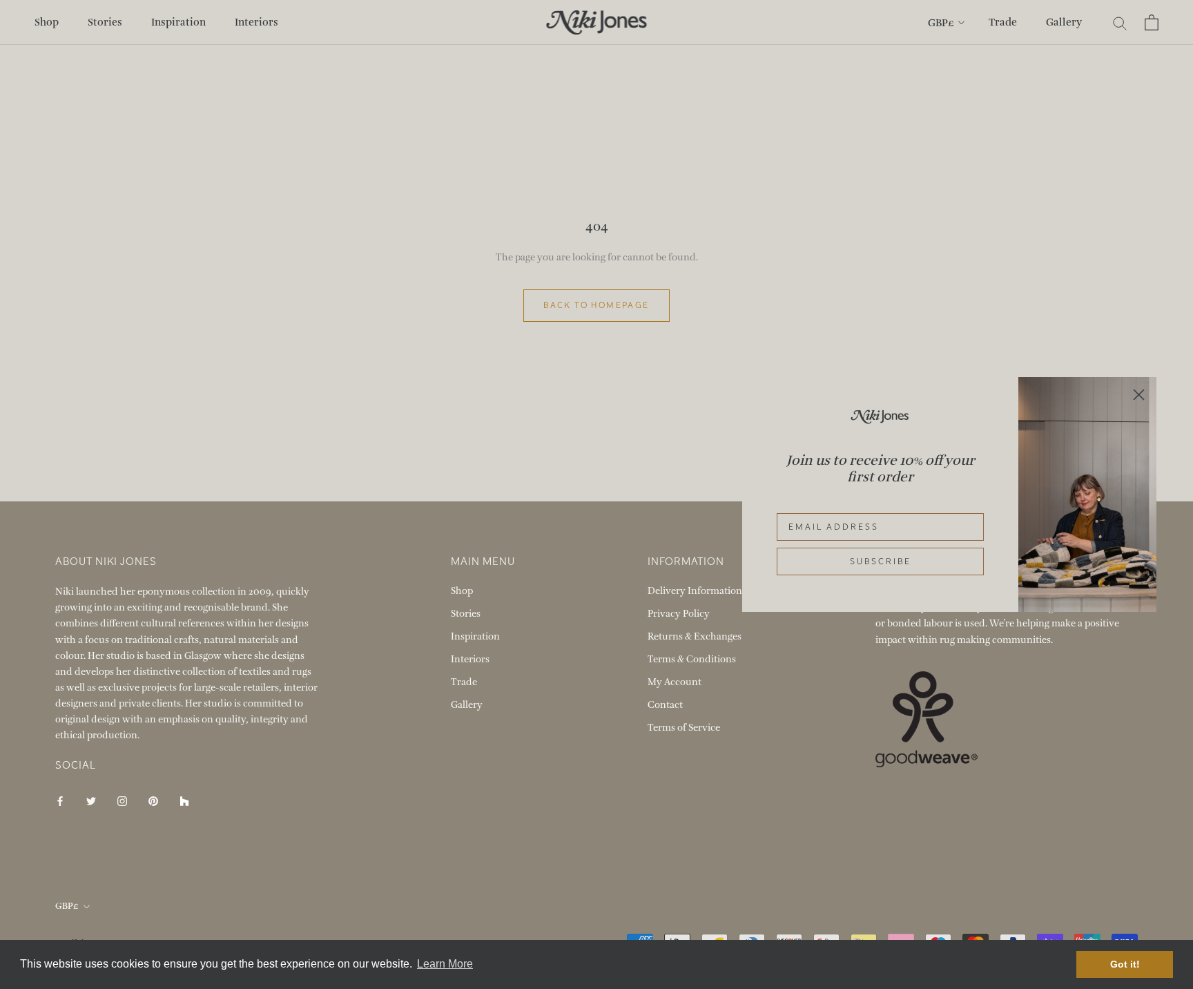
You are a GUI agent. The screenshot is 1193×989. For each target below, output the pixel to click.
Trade (1003, 22)
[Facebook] (60, 800)
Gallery (1064, 22)
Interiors (256, 22)
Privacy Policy (679, 614)
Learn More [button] (445, 964)
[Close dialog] (1139, 395)
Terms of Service (684, 727)
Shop (47, 22)
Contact (665, 705)
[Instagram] (122, 800)
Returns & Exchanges (694, 636)
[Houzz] (184, 800)
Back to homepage (596, 305)
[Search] (1120, 22)
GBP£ (941, 23)
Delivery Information (695, 591)
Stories (105, 22)
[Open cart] (1151, 22)
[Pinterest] (153, 800)
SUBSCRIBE (880, 561)
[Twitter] (91, 800)
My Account (674, 682)
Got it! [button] (1125, 964)
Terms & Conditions (692, 659)
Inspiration (178, 22)
